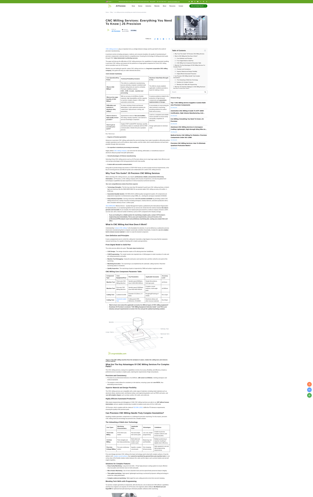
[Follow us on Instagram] (194, 1)
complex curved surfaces (120, 456)
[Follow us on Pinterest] (203, 1)
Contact (181, 6)
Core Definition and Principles (184, 58)
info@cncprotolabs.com (174, 1)
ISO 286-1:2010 (138, 407)
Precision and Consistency (184, 69)
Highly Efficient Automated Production (186, 73)
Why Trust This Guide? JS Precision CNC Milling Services (189, 53)
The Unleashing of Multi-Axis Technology (187, 80)
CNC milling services (112, 49)
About (164, 6)
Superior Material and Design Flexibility (187, 71)
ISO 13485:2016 (110, 206)
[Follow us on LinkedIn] (192, 1)
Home (133, 6)
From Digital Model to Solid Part (185, 60)
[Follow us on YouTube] (197, 1)
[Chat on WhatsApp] (309, 395)
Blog (111, 12)
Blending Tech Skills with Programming (187, 84)
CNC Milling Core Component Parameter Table (189, 63)
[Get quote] (309, 384)
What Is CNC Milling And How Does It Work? (186, 56)
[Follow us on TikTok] (189, 1)
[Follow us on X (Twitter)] (200, 1)
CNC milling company (120, 150)
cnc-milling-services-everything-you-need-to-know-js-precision (130, 12)
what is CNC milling (121, 228)
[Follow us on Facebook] (206, 1)
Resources (172, 6)
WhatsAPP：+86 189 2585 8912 (158, 1)
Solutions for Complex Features (185, 82)
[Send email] (309, 390)
